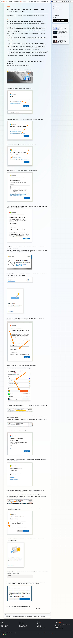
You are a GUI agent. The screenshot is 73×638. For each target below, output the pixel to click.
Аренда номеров (17, 1)
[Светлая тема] (57, 1)
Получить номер (60, 20)
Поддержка (57, 15)
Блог (8, 6)
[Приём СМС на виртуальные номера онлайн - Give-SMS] (3, 1)
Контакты (39, 626)
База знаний (21, 623)
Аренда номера (58, 8)
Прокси (24, 1)
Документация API (23, 625)
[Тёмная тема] (59, 1)
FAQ (47, 1)
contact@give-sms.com (42, 627)
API (27, 1)
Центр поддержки (32, 1)
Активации (10, 1)
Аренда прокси (4, 626)
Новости (39, 625)
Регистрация (69, 1)
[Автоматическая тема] (60, 1)
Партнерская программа (41, 1)
